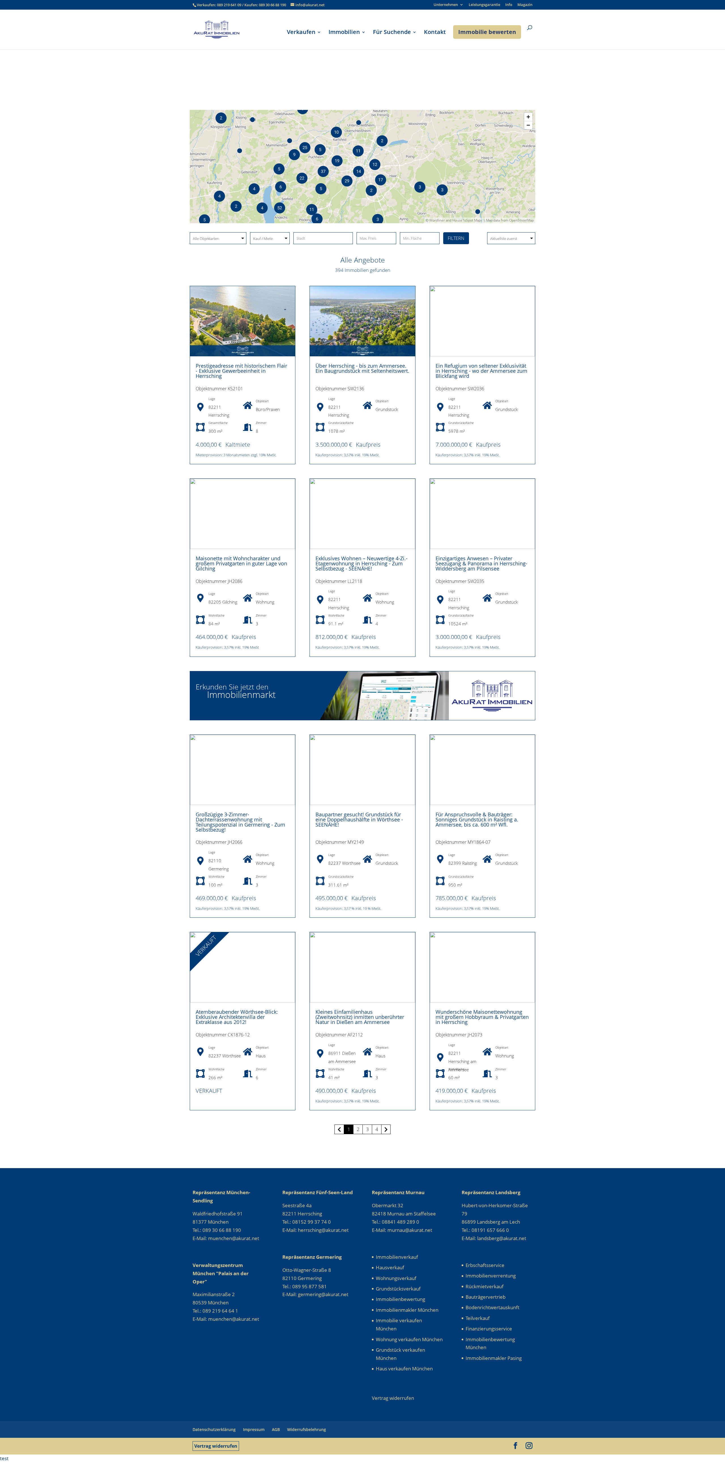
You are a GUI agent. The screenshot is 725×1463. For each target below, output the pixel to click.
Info (508, 5)
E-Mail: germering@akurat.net (315, 1294)
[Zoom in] (528, 117)
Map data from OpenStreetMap (510, 220)
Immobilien (344, 33)
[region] (362, 166)
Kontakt (435, 33)
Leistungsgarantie (484, 5)
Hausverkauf (390, 1267)
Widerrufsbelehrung (306, 1429)
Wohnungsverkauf (396, 1278)
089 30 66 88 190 (272, 4)
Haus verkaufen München (404, 1368)
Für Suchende (392, 33)
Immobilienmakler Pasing (494, 1358)
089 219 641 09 (229, 4)
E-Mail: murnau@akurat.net (402, 1230)
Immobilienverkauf (397, 1257)
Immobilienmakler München (407, 1310)
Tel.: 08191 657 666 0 (485, 1230)
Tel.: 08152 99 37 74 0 (306, 1222)
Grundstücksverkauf (398, 1288)
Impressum (254, 1429)
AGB (276, 1429)
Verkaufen (301, 33)
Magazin (524, 5)
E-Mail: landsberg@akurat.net (494, 1238)
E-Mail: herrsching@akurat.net (315, 1230)
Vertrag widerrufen (215, 1446)
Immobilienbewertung (400, 1299)
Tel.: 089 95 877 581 (304, 1286)
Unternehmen (446, 5)
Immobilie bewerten (487, 32)
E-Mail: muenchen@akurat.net (226, 1238)
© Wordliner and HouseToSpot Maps (454, 220)
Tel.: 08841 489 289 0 (395, 1222)
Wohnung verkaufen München (409, 1339)
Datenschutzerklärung (214, 1429)
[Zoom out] (528, 125)
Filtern (456, 238)
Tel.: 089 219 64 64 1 (215, 1310)
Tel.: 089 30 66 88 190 (217, 1230)
